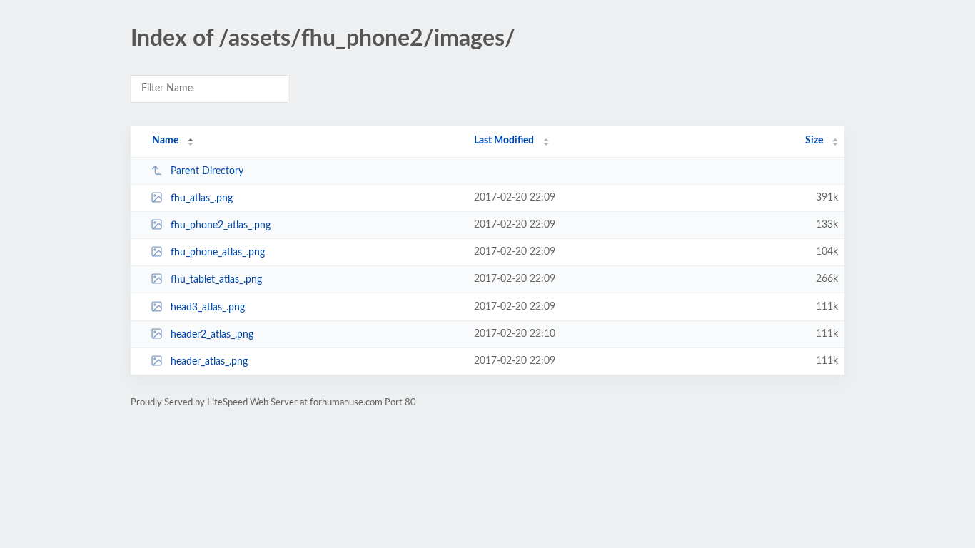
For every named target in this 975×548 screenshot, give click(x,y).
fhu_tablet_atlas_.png (216, 280)
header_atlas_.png (209, 362)
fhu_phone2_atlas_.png (221, 225)
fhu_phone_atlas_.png (218, 253)
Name (165, 141)
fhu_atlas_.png (202, 198)
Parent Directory (207, 171)
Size (814, 141)
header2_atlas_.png (212, 335)
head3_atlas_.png (208, 308)
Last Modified (504, 141)
